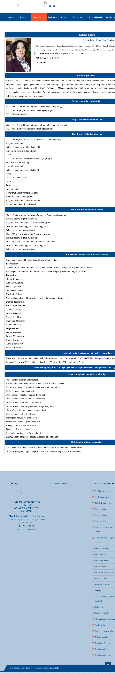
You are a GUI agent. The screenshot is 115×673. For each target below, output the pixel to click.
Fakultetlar (37, 17)
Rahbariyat (99, 607)
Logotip (98, 590)
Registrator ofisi (101, 613)
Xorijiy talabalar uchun (104, 655)
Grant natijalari (101, 521)
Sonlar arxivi (100, 625)
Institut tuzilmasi (101, 560)
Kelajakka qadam (102, 584)
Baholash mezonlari (103, 503)
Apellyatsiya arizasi (103, 497)
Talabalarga (77, 17)
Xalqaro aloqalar (101, 637)
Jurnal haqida (100, 566)
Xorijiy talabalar (101, 649)
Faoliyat (51, 17)
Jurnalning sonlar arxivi (104, 572)
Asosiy (11, 17)
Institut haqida (100, 554)
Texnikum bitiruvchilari (104, 631)
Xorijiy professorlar (103, 643)
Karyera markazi (101, 578)
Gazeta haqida (100, 509)
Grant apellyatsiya (102, 515)
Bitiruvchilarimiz (96, 17)
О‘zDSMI (63, 3)
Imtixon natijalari (102, 548)
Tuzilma (23, 17)
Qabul (63, 17)
